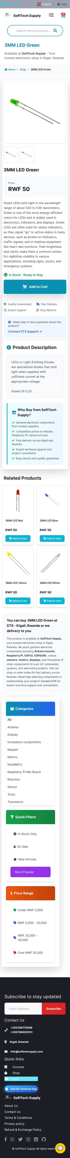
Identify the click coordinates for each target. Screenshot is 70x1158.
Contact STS (48, 681)
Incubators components (24, 742)
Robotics (13, 779)
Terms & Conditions (18, 1118)
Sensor (12, 787)
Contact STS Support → (25, 331)
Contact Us (12, 1112)
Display (12, 734)
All (9, 719)
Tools (11, 794)
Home (11, 69)
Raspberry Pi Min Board (24, 772)
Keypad (12, 749)
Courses (18, 1067)
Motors (12, 757)
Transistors (15, 802)
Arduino (12, 727)
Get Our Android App (23, 1088)
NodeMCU (14, 764)
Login (63, 4)
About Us (11, 1106)
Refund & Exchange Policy (22, 1129)
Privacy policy (14, 1124)
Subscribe (53, 1008)
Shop (23, 69)
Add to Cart (20, 538)
